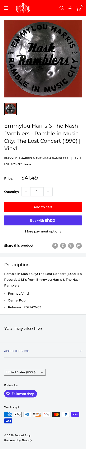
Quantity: (11, 192)
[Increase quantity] (48, 191)
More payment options (43, 231)
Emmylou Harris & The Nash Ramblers (36, 158)
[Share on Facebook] (55, 246)
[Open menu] (6, 8)
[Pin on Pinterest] (63, 246)
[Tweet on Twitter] (71, 246)
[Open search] (61, 8)
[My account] (70, 8)
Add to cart (43, 207)
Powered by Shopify (18, 440)
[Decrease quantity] (26, 191)
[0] (78, 8)
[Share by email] (79, 246)
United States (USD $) (21, 372)
